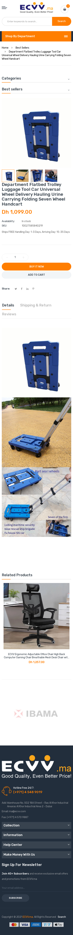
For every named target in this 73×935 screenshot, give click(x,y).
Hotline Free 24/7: (23, 787)
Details (8, 305)
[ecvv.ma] (36, 5)
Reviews (9, 314)
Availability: (8, 221)
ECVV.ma (28, 916)
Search (62, 916)
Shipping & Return (35, 305)
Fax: (4, 817)
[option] (8, 175)
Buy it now (36, 266)
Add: (4, 802)
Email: (5, 811)
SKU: (4, 225)
